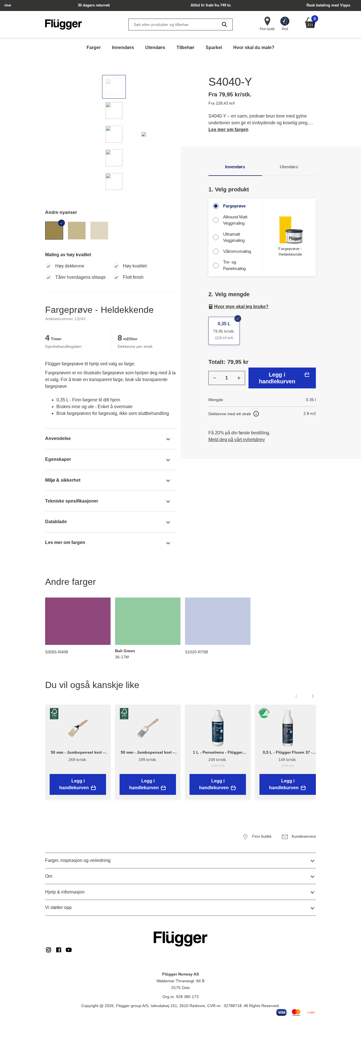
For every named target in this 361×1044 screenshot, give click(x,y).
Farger (94, 47)
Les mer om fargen (228, 129)
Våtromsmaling (237, 251)
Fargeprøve (234, 206)
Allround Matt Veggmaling (235, 220)
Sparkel (214, 47)
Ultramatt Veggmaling (234, 237)
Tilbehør (185, 47)
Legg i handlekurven (277, 377)
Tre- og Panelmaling (234, 265)
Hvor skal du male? (253, 47)
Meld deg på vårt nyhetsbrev (236, 439)
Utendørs (155, 47)
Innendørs (123, 47)
